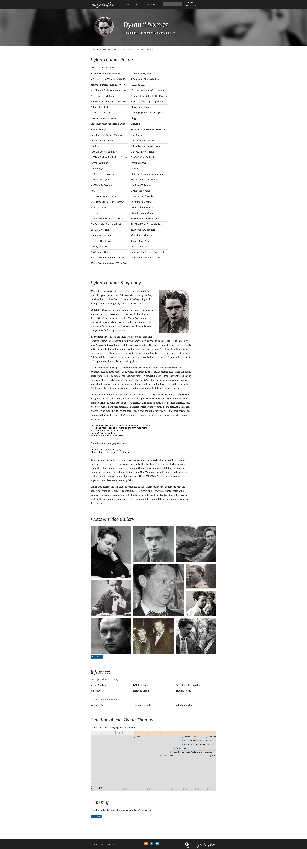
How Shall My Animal (102, 140)
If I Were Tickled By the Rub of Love (109, 157)
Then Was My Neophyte (143, 230)
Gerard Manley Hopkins (188, 685)
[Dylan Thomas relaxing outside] (196, 544)
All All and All (138, 85)
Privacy (94, 844)
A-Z (100, 67)
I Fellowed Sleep (99, 146)
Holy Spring (137, 135)
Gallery (117, 49)
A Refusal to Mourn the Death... (147, 79)
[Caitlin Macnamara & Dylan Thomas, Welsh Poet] (196, 636)
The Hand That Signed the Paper (147, 224)
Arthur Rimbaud (99, 685)
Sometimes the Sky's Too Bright (107, 218)
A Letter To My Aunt (141, 73)
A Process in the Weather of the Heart (110, 79)
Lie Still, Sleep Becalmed (103, 174)
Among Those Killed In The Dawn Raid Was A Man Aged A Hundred (165, 96)
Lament (135, 168)
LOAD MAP (96, 816)
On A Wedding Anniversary (104, 196)
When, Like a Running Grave (145, 257)
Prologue (95, 213)
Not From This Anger (141, 185)
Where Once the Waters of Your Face (109, 263)
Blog (138, 4)
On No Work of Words (142, 196)
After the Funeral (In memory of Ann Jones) (113, 85)
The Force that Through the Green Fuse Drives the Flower (120, 224)
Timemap (149, 49)
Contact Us (110, 844)
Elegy (133, 118)
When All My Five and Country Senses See (152, 252)
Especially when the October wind (108, 124)
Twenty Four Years (140, 241)
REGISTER (192, 6)
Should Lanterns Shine (142, 213)
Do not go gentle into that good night (149, 112)
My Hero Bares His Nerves (144, 179)
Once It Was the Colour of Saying (107, 202)
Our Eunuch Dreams (141, 202)
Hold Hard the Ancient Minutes (106, 135)
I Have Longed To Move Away (146, 146)
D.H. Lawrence (140, 685)
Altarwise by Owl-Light (103, 96)
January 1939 (97, 168)
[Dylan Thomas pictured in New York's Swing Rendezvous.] (153, 636)
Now (93, 190)
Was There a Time (100, 252)
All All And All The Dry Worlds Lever (109, 90)
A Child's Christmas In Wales (105, 73)
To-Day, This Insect (101, 241)
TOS (101, 844)
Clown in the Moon (140, 107)
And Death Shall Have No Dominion (109, 101)
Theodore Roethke (142, 705)
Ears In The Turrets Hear (103, 118)
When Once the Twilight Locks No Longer (112, 257)
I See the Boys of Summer (104, 151)
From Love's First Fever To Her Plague (150, 129)
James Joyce (97, 691)
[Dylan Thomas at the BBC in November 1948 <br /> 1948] (111, 552)
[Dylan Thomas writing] (111, 598)
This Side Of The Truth (142, 235)
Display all (96, 657)
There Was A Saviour (101, 235)
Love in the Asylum (100, 179)
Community (152, 4)
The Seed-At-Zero (100, 230)
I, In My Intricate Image (143, 151)
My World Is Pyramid (101, 185)
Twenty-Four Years (101, 246)
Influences (128, 49)
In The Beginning (99, 163)
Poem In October (99, 207)
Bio (109, 49)
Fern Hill (135, 124)
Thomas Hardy (183, 691)
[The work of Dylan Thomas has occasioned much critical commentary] (158, 590)
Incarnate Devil (139, 163)
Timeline (139, 49)
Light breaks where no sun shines (148, 174)
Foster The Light (99, 129)
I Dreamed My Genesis (142, 140)
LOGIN (190, 3)
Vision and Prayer (140, 246)
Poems (103, 49)
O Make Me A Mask (140, 190)
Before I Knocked (99, 107)
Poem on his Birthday (142, 207)
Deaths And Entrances (102, 112)
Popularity (111, 67)
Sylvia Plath (97, 705)
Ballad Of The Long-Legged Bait (147, 101)
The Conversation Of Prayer (145, 218)
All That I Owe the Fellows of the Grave (151, 90)
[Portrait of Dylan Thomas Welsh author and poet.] (111, 636)
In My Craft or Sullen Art (143, 157)
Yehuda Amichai (184, 705)
